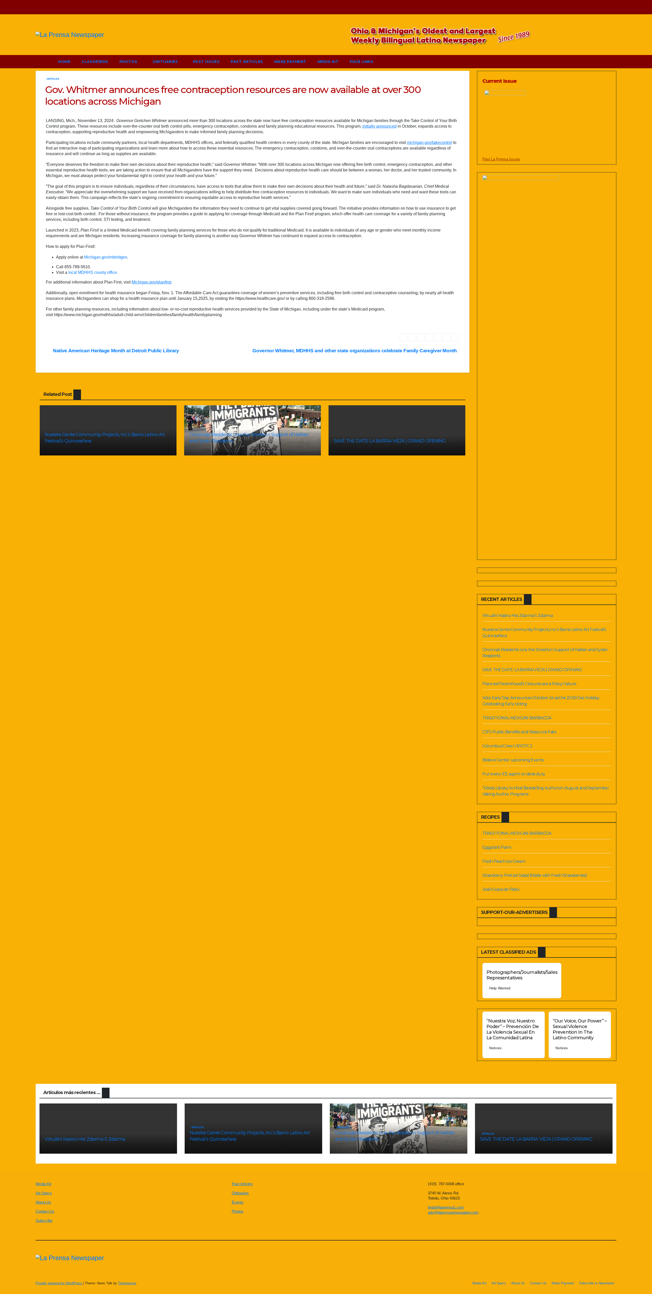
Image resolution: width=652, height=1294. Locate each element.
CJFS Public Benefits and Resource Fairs (519, 732)
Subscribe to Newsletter (596, 1283)
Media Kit (328, 61)
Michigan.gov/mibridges (105, 257)
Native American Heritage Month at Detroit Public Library (115, 350)
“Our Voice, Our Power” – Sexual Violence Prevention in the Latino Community (580, 1029)
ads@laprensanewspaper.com (453, 1212)
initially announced (379, 126)
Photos (129, 61)
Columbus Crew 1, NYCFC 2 (507, 746)
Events (237, 1202)
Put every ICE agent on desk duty (513, 774)
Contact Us (45, 1211)
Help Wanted (499, 988)
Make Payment (290, 61)
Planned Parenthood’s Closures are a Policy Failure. (529, 683)
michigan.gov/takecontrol (429, 142)
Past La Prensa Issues (501, 159)
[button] (600, 61)
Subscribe (44, 1220)
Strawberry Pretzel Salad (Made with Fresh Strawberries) (534, 875)
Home (64, 61)
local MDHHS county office (92, 272)
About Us (43, 1202)
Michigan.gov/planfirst (151, 282)
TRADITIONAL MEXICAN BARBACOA (516, 718)
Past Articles (247, 61)
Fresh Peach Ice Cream (503, 861)
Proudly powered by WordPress (59, 1283)
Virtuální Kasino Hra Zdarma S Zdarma (517, 615)
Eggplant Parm (496, 847)
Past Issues (206, 61)
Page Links (362, 61)
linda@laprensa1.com (446, 1207)
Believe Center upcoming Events (513, 760)
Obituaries (166, 61)
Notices (495, 1048)
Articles (53, 78)
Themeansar (127, 1283)
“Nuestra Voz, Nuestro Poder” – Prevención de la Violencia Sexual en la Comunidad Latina (512, 1029)
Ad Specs (44, 1193)
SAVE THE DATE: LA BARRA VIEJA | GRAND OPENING (390, 441)
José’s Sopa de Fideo (501, 889)
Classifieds (95, 61)
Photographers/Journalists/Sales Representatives (521, 975)
